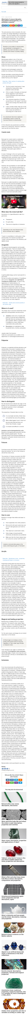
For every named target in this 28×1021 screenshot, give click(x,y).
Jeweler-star (6, 2)
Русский (4, 11)
